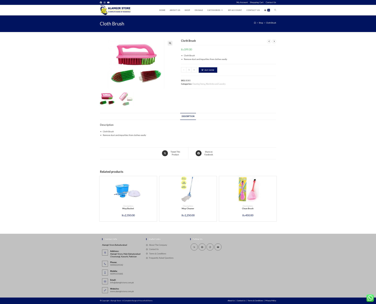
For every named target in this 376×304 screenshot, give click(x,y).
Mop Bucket (128, 208)
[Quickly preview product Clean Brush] (275, 181)
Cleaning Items (198, 84)
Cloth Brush (271, 23)
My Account (242, 2)
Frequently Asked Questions (161, 258)
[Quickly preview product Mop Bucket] (155, 181)
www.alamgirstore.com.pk (122, 291)
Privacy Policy (270, 300)
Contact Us (271, 2)
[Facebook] (101, 2)
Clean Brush (248, 208)
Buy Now (209, 70)
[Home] (255, 23)
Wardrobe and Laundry (216, 84)
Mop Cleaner (188, 208)
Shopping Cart (256, 2)
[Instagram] (104, 2)
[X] (194, 247)
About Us (231, 300)
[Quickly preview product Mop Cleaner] (215, 181)
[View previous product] (269, 41)
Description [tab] (188, 116)
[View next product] (274, 41)
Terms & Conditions (157, 253)
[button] (170, 43)
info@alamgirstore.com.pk (122, 282)
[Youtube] (108, 2)
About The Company (158, 245)
